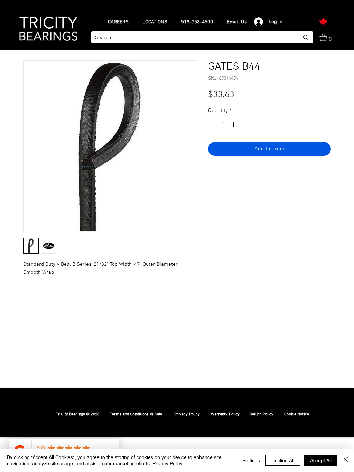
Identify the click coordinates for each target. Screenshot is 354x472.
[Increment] (234, 124)
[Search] (305, 37)
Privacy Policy (187, 414)
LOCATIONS (154, 22)
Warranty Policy (225, 414)
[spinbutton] (224, 124)
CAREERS (118, 22)
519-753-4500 (197, 22)
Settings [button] (251, 460)
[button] (327, 37)
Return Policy (262, 414)
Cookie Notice (296, 414)
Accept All (321, 460)
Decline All (282, 460)
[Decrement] (214, 124)
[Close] (346, 460)
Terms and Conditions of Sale (136, 414)
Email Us (237, 22)
